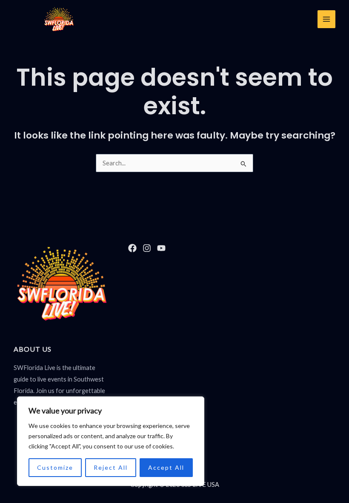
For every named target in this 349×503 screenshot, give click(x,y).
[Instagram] (147, 248)
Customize (55, 467)
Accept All (166, 467)
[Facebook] (132, 248)
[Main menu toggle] (326, 19)
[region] (110, 441)
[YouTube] (161, 248)
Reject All (111, 467)
